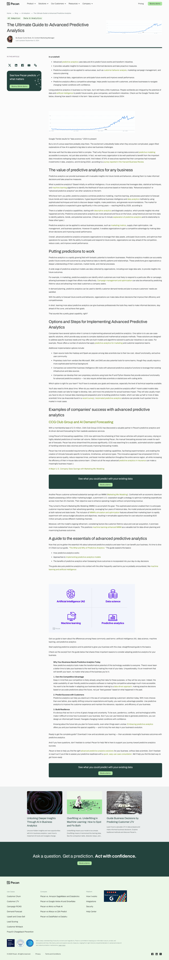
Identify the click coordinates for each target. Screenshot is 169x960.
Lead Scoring (12, 922)
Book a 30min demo (19, 86)
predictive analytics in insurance (132, 460)
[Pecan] (13, 3)
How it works (91, 896)
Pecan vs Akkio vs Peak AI (51, 906)
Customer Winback (15, 927)
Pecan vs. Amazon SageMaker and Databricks (59, 896)
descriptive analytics (102, 211)
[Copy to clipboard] (35, 65)
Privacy (38, 954)
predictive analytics (70, 62)
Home (9, 13)
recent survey (88, 398)
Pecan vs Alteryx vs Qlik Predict (53, 911)
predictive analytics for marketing (109, 343)
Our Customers (57, 4)
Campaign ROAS (14, 906)
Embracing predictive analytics (140, 724)
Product (30, 4)
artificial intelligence (64, 93)
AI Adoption (25, 13)
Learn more (62, 945)
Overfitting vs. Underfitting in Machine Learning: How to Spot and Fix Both (84, 822)
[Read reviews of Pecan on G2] (115, 896)
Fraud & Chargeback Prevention (20, 932)
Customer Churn (14, 896)
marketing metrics (118, 225)
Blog (16, 13)
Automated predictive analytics (108, 398)
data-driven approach (123, 686)
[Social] (152, 954)
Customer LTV (13, 901)
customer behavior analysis (115, 70)
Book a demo (155, 4)
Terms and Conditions (53, 954)
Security (89, 906)
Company (86, 4)
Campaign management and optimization (114, 280)
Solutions (42, 4)
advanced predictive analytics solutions (97, 751)
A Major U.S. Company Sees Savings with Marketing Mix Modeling (76, 469)
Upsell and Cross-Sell (16, 917)
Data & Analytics (33, 18)
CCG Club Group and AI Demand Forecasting (81, 422)
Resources (73, 4)
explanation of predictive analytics (127, 217)
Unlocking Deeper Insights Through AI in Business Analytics (41, 822)
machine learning (59, 188)
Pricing (141, 4)
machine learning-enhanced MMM (107, 527)
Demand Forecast (14, 911)
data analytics (133, 199)
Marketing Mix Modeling (117, 494)
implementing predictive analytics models (83, 557)
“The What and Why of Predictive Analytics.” (87, 548)
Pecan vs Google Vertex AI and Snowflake (57, 901)
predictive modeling (147, 152)
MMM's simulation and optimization (104, 512)
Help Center (91, 911)
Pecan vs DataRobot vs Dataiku (53, 917)
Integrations (91, 901)
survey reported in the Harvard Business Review (123, 162)
